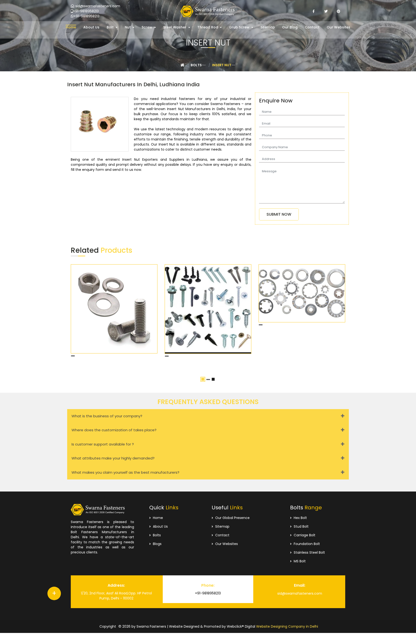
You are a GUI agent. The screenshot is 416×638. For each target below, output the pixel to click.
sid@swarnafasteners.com (97, 6)
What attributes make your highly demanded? (113, 458)
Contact (221, 535)
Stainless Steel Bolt (309, 552)
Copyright (107, 626)
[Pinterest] (338, 11)
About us (160, 526)
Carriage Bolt (304, 535)
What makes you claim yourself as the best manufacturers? (125, 472)
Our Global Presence (232, 517)
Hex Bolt (300, 517)
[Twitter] (326, 11)
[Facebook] (313, 11)
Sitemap (221, 526)
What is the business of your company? (107, 416)
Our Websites (226, 543)
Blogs (157, 543)
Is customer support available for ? (103, 444)
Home (157, 517)
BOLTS (196, 65)
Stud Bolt (301, 526)
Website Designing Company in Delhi (287, 626)
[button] (112, 27)
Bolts (156, 535)
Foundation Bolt (306, 543)
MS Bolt (299, 561)
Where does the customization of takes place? (114, 429)
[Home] (182, 65)
